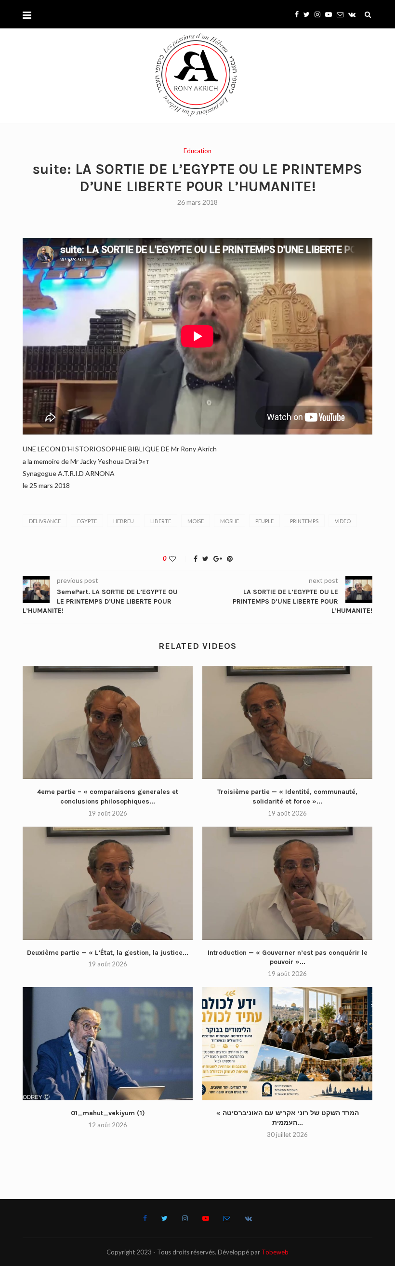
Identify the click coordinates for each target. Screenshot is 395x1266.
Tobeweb (275, 1252)
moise (195, 521)
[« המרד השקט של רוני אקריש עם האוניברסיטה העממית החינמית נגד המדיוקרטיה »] (287, 1043)
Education (197, 151)
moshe (229, 521)
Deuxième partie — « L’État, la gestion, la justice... (107, 953)
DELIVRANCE (45, 521)
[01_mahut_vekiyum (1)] (108, 1043)
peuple (264, 521)
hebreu (123, 521)
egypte (87, 521)
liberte (160, 521)
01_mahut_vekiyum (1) (108, 1113)
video (343, 521)
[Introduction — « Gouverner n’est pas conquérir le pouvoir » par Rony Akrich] (287, 883)
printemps (304, 521)
